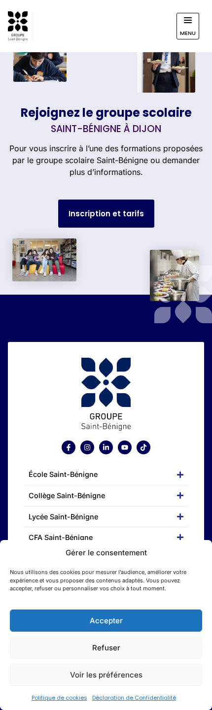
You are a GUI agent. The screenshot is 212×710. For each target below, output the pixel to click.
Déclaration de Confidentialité (134, 698)
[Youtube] (125, 447)
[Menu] (188, 20)
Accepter (106, 620)
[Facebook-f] (68, 447)
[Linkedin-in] (106, 447)
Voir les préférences (106, 674)
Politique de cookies (59, 698)
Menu (188, 33)
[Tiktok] (143, 447)
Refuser (106, 647)
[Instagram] (87, 447)
